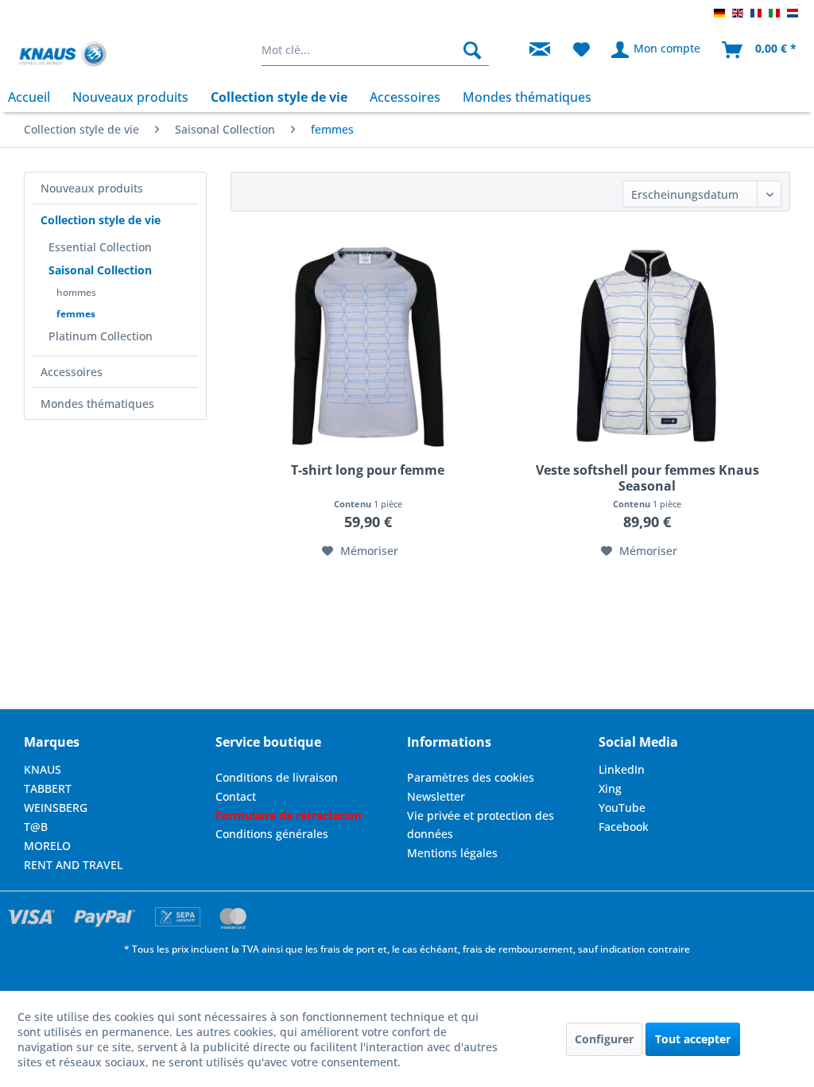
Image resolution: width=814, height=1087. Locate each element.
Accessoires (72, 371)
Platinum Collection (100, 336)
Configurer (604, 1038)
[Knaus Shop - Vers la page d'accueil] (62, 54)
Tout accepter (693, 1038)
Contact (235, 796)
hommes (76, 292)
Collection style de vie (101, 219)
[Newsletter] (539, 50)
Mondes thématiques (97, 403)
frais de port (347, 949)
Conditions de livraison (276, 777)
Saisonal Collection (100, 270)
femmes (75, 313)
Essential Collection (100, 246)
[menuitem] (376, 50)
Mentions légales (452, 852)
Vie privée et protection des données (480, 825)
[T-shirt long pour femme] (367, 346)
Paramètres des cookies (470, 777)
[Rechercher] (472, 50)
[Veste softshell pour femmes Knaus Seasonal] (647, 346)
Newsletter (436, 796)
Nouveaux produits (92, 188)
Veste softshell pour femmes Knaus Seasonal (647, 478)
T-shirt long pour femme (367, 470)
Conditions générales (271, 833)
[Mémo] (581, 50)
